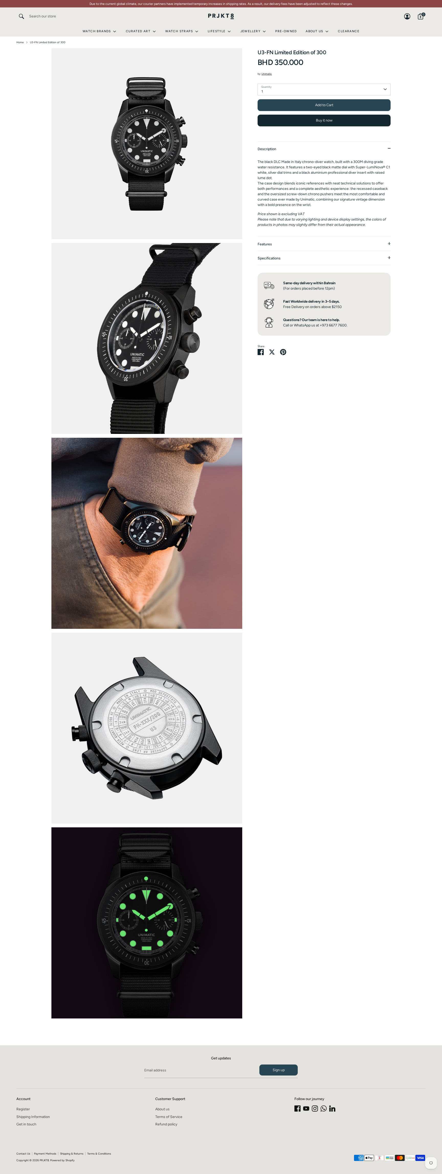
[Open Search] (21, 16)
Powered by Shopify (62, 1160)
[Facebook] (297, 1108)
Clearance (348, 31)
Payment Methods (45, 1153)
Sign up (279, 1070)
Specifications (269, 258)
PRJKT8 (44, 1160)
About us (162, 1109)
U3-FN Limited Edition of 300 (47, 42)
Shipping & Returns (71, 1153)
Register (23, 1109)
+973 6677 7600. (333, 325)
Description (267, 149)
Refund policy (166, 1124)
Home (20, 42)
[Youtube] (306, 1108)
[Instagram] (315, 1108)
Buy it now (324, 120)
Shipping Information (33, 1117)
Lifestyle (217, 31)
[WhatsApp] (324, 1108)
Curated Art (139, 31)
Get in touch (26, 1124)
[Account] (407, 16)
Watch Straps (179, 31)
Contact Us (23, 1153)
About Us (315, 31)
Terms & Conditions (99, 1153)
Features (265, 244)
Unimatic (266, 73)
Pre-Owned (286, 31)
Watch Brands (97, 31)
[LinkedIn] (332, 1108)
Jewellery (251, 31)
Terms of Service (168, 1117)
